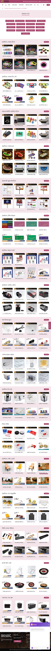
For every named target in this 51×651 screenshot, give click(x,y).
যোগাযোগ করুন (28, 641)
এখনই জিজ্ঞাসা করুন (17, 641)
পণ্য (5, 4)
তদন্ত (48, 4)
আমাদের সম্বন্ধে (14, 4)
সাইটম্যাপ (27, 642)
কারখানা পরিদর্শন (21, 4)
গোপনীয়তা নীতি (39, 649)
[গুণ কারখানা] (43, 190)
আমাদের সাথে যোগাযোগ (28, 4)
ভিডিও (9, 4)
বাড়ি (2, 4)
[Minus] (48, 624)
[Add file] (32, 648)
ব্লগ (37, 4)
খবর (34, 4)
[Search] (41, 5)
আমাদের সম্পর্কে (28, 638)
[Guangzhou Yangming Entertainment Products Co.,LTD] (5, 1)
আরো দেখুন (46, 76)
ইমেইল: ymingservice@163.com (45, 1)
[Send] (47, 648)
